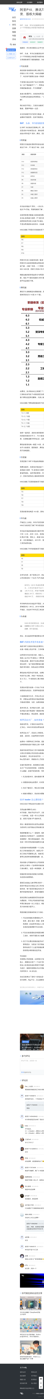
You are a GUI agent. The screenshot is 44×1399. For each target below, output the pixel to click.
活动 (14, 39)
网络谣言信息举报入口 (27, 1388)
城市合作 (23, 1372)
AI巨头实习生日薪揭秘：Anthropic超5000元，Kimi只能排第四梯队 (30, 1335)
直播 (14, 28)
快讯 (14, 21)
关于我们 (34, 1376)
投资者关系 (23, 1383)
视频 (14, 31)
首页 (14, 17)
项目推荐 (23, 1376)
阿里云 (38, 1393)
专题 (14, 35)
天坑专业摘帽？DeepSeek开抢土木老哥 (30, 1313)
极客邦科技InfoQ (25, 19)
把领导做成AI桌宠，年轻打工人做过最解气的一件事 (30, 1358)
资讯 (14, 24)
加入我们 (34, 1383)
